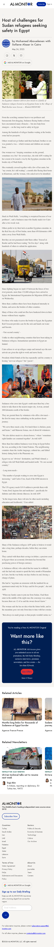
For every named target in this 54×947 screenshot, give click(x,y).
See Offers (27, 671)
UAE (3, 838)
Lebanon (5, 854)
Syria (4, 857)
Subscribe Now (10, 816)
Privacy (30, 678)
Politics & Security (34, 828)
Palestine (5, 844)
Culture (30, 838)
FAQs (4, 872)
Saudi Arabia (6, 832)
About (30, 866)
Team (30, 872)
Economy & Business (35, 832)
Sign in (49, 4)
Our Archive (32, 841)
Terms (23, 678)
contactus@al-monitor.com (35, 933)
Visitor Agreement (8, 866)
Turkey (4, 828)
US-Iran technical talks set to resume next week (20, 776)
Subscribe (41, 4)
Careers (30, 875)
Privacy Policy (7, 869)
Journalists (31, 869)
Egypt (4, 848)
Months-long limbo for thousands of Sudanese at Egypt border (20, 724)
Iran (3, 835)
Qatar (4, 851)
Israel (4, 841)
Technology (32, 835)
